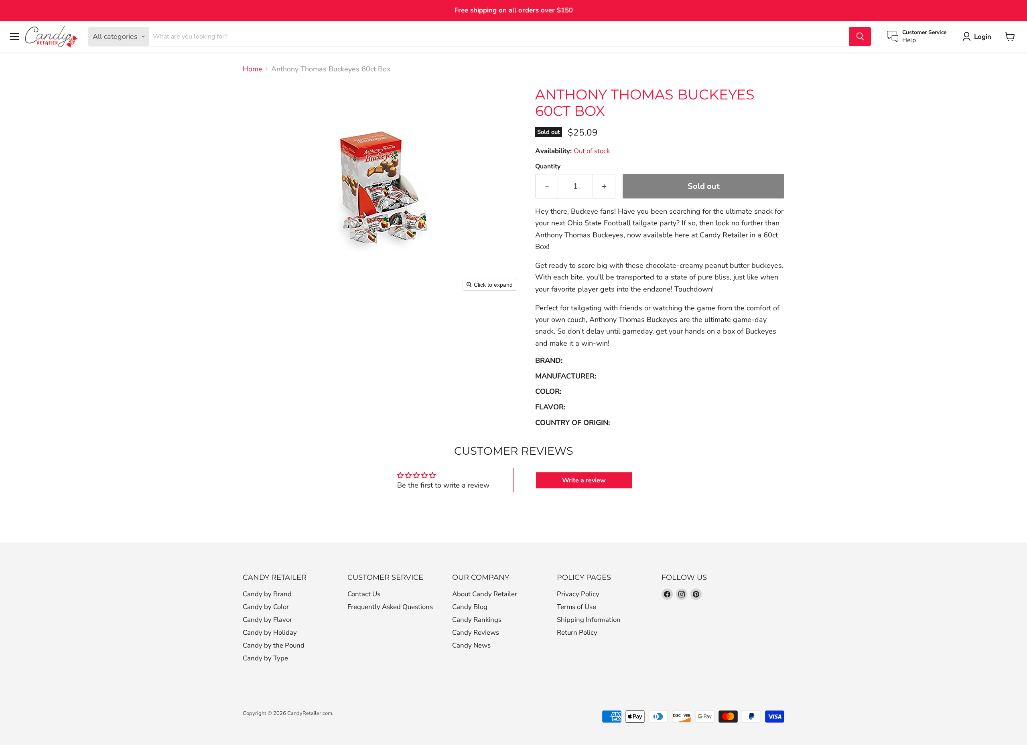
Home (252, 69)
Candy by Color (266, 606)
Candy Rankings (476, 619)
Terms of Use (576, 606)
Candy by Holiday (270, 632)
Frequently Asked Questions (390, 606)
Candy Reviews (475, 632)
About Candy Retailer (484, 594)
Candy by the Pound (273, 645)
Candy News (471, 645)
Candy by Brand (267, 594)
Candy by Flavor (267, 619)
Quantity (547, 166)
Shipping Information (589, 619)
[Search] (860, 36)
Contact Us (363, 594)
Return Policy (577, 632)
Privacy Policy (578, 594)
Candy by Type (265, 658)
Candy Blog (469, 606)
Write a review (584, 480)
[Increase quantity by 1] (604, 186)
